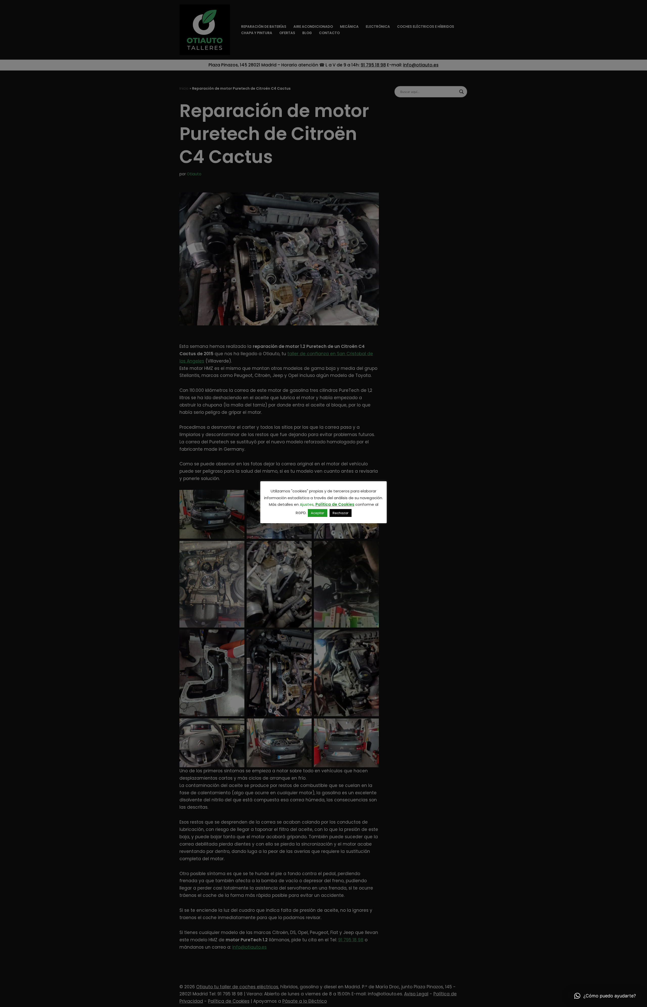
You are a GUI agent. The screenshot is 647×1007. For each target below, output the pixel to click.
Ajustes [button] (307, 504)
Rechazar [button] (341, 513)
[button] (605, 996)
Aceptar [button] (317, 513)
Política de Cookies (334, 504)
